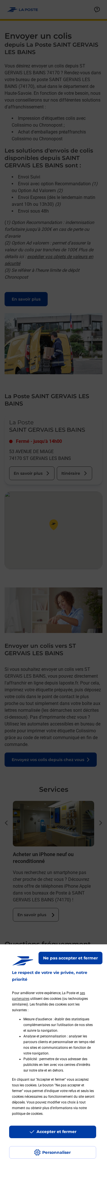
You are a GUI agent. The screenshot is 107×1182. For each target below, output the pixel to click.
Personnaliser (56, 1152)
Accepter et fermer (56, 1131)
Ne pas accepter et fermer (70, 958)
